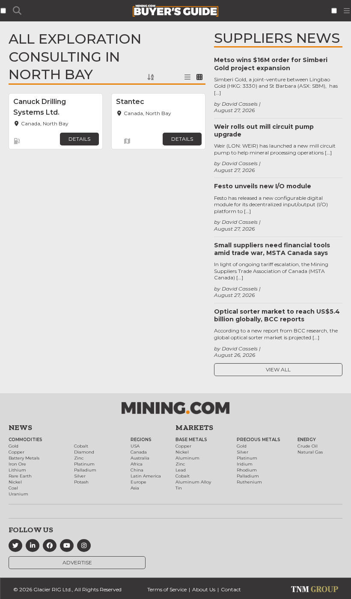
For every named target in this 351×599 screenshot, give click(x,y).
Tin (179, 488)
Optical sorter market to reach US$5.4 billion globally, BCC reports (277, 315)
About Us (203, 589)
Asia (135, 488)
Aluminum (187, 458)
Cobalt (81, 446)
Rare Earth (20, 476)
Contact (231, 589)
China (137, 470)
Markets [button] (194, 427)
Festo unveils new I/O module (262, 186)
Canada (139, 452)
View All (278, 369)
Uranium (18, 494)
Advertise (77, 562)
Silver (80, 476)
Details (79, 139)
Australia (140, 458)
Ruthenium (249, 482)
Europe (138, 482)
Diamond (84, 452)
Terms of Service (167, 589)
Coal (13, 488)
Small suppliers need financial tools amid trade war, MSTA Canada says (272, 249)
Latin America (146, 476)
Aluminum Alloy (193, 482)
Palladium (85, 470)
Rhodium (247, 470)
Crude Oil (307, 446)
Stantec (130, 102)
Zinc (78, 458)
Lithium (17, 470)
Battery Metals (24, 458)
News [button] (20, 427)
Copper (16, 452)
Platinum (84, 464)
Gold (13, 446)
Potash (81, 482)
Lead (181, 470)
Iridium (245, 464)
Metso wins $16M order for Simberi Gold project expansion (270, 63)
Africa (137, 464)
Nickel (15, 482)
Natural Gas (310, 452)
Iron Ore (17, 464)
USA (135, 446)
